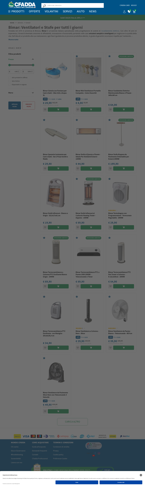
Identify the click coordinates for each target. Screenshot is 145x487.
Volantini (51, 11)
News (92, 11)
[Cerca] (44, 5)
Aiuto (81, 11)
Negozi (134, 5)
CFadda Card (125, 5)
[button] (123, 10)
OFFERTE (34, 11)
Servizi (67, 11)
